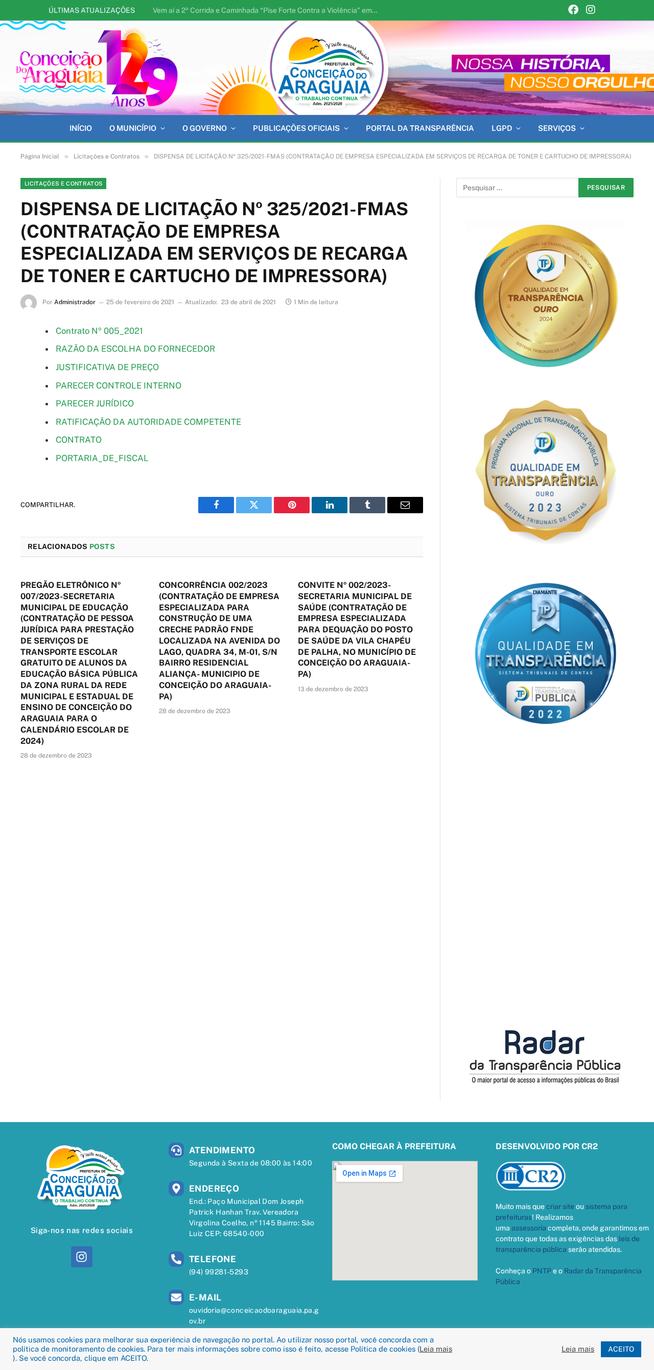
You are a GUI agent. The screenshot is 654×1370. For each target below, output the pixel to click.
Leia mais (435, 1348)
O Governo (204, 128)
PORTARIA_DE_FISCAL (102, 458)
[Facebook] (573, 10)
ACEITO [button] (621, 1349)
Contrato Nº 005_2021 (99, 331)
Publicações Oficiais (296, 128)
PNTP (541, 1271)
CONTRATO (79, 440)
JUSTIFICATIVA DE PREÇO (107, 367)
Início (80, 128)
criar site (560, 1206)
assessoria (528, 1228)
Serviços (557, 128)
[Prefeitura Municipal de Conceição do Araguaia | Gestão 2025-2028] (327, 67)
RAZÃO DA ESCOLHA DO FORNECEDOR (135, 349)
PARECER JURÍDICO (95, 403)
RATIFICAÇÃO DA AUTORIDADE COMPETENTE (148, 422)
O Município (132, 128)
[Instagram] (590, 10)
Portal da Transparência (420, 128)
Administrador (75, 302)
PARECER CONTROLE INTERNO (118, 385)
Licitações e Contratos (63, 183)
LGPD (502, 128)
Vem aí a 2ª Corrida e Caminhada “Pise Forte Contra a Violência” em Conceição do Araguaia (268, 10)
